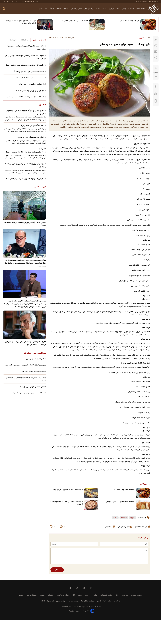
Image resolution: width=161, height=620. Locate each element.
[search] (4, 8)
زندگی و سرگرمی (76, 8)
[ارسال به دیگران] (155, 51)
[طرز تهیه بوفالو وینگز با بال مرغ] (148, 24)
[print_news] (155, 45)
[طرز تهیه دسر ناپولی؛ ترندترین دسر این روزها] (91, 493)
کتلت (115, 517)
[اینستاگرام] (77, 588)
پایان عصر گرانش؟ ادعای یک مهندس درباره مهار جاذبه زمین (26, 112)
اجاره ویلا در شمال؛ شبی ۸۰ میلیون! (30, 137)
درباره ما (22, 1)
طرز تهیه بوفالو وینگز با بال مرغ (129, 20)
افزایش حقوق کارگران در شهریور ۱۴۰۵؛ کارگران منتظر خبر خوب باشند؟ (25, 224)
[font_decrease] (155, 76)
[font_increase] (155, 68)
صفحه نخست (140, 8)
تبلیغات (29, 1)
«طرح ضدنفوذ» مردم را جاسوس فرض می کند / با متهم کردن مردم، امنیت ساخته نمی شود (25, 343)
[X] (84, 588)
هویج (132, 517)
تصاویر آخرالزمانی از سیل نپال (30, 84)
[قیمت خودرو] (155, 94)
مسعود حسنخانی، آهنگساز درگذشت (30, 77)
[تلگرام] (69, 588)
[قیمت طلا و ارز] (155, 87)
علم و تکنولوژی (114, 8)
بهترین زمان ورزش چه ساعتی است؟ (30, 90)
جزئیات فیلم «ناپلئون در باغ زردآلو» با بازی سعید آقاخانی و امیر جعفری (20, 22)
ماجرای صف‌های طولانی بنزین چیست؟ (29, 71)
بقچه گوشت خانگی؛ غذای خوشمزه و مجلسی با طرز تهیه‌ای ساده (26, 379)
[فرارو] (153, 9)
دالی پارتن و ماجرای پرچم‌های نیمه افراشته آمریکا (25, 65)
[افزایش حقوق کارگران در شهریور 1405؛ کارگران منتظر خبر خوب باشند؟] (24, 205)
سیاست (131, 8)
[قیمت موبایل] (156, 101)
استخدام (35, 1)
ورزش (124, 8)
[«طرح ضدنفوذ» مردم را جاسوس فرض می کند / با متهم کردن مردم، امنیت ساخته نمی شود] (24, 325)
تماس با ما (15, 1)
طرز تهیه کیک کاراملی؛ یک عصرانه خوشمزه (120, 501)
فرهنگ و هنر (49, 8)
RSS (4, 1)
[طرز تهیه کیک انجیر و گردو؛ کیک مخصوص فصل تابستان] (91, 505)
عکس (104, 8)
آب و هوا (50, 601)
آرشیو (8, 1)
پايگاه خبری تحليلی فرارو (76, 606)
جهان (41, 8)
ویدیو (98, 8)
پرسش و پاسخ (73, 601)
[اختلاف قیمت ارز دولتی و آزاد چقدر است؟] (97, 24)
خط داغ (42, 104)
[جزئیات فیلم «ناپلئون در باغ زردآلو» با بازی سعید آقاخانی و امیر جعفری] (45, 24)
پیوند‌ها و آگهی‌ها (87, 601)
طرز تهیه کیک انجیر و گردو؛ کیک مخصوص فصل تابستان (66, 502)
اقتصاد (65, 8)
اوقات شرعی (60, 601)
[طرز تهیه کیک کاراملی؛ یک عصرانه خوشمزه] (143, 505)
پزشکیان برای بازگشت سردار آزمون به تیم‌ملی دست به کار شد (25, 165)
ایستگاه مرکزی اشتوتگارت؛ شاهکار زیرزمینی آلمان (25, 97)
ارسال (57, 569)
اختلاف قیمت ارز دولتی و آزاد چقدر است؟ (74, 20)
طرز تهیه (124, 517)
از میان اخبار (145, 484)
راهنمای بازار (89, 8)
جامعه (58, 8)
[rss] (91, 588)
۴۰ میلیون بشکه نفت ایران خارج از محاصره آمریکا (24, 152)
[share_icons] (155, 57)
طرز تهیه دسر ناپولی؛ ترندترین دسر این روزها (68, 489)
